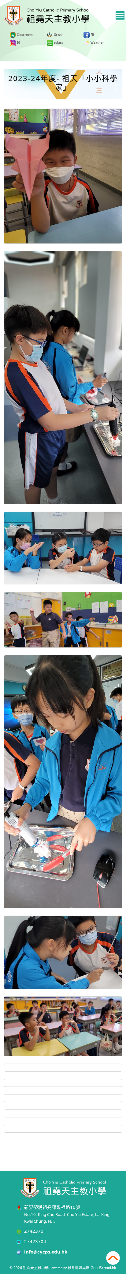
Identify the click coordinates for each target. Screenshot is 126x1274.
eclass (58, 42)
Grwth (58, 34)
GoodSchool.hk (103, 1267)
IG (18, 42)
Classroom (24, 34)
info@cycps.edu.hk (45, 1252)
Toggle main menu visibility (120, 15)
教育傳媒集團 (79, 1267)
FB (92, 34)
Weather (97, 42)
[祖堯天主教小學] (63, 1187)
